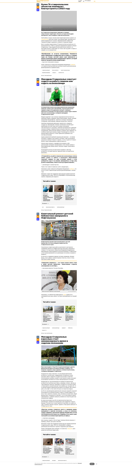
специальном (44, 39)
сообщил (72, 64)
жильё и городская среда (65, 70)
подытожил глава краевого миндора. (50, 62)
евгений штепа (61, 72)
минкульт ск (44, 330)
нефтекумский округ (60, 207)
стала (64, 294)
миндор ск (54, 72)
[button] (59, 21)
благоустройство (55, 70)
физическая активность (50, 207)
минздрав (54, 460)
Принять (92, 463)
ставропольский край (46, 70)
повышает (69, 428)
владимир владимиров (46, 72)
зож (43, 207)
